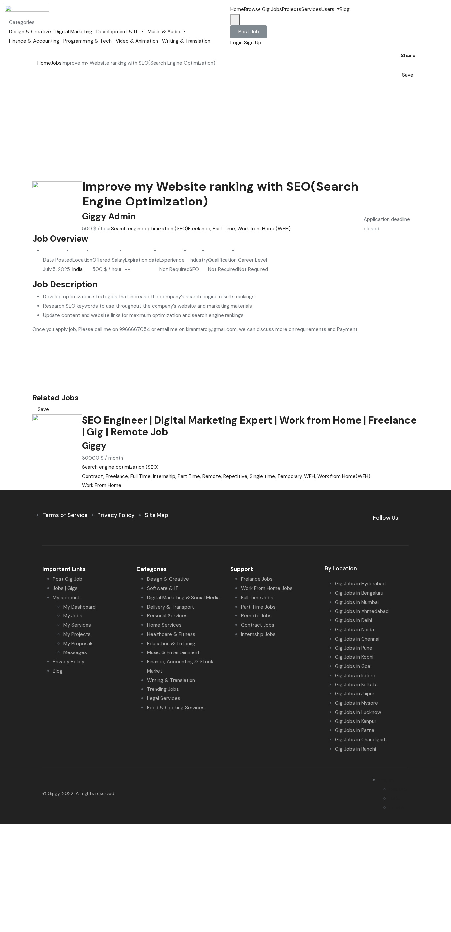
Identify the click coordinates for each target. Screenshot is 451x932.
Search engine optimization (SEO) (149, 228)
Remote (211, 476)
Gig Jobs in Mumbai (357, 602)
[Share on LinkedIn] (410, 65)
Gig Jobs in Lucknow (358, 712)
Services (311, 9)
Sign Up (252, 42)
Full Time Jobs (257, 597)
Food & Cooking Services (176, 707)
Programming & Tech (87, 41)
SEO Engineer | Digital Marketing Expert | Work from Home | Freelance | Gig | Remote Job (249, 426)
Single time (262, 476)
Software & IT (163, 588)
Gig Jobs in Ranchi (355, 749)
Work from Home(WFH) (264, 228)
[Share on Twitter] (404, 65)
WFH (309, 476)
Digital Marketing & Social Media (183, 597)
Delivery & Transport (170, 607)
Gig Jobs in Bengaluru (359, 593)
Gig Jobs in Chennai (357, 639)
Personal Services (167, 616)
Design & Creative (30, 31)
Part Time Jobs (258, 607)
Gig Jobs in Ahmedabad (362, 611)
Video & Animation (137, 41)
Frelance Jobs (257, 579)
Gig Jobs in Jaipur (354, 693)
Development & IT (118, 31)
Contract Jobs (257, 625)
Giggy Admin (109, 216)
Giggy (94, 445)
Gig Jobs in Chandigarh (361, 739)
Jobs (56, 63)
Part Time (224, 228)
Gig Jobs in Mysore (356, 703)
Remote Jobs (256, 616)
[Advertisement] (225, 129)
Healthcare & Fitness (171, 634)
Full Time (140, 476)
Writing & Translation (186, 41)
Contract (92, 476)
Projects (291, 9)
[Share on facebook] (399, 65)
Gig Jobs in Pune (353, 648)
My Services (77, 625)
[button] (248, 31)
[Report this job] (417, 75)
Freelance (199, 228)
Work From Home (101, 485)
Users (328, 9)
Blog (345, 9)
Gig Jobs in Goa (352, 666)
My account (66, 597)
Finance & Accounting (34, 41)
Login (237, 42)
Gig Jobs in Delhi (353, 620)
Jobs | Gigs (65, 588)
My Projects (77, 634)
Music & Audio (165, 31)
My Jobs (72, 616)
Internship (164, 476)
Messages (75, 652)
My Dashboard (79, 607)
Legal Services (163, 698)
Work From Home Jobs (267, 588)
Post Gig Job (67, 579)
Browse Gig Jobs (263, 9)
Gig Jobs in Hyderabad (360, 583)
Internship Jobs (258, 634)
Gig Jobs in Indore (355, 675)
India (77, 269)
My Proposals (78, 643)
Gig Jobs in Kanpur (355, 721)
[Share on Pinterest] (415, 65)
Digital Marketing (73, 31)
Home (237, 9)
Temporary (289, 476)
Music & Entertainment (173, 652)
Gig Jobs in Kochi (354, 657)
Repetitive (235, 476)
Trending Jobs (163, 689)
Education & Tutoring (171, 643)
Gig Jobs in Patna (354, 730)
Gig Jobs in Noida (354, 629)
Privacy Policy (68, 661)
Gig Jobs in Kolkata (356, 684)
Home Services (164, 625)
